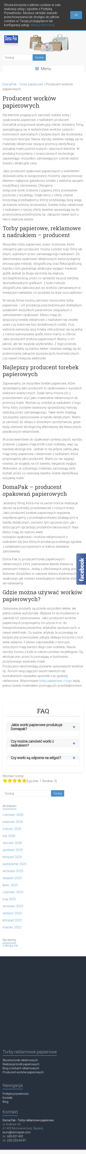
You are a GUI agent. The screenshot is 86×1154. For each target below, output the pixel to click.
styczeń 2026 (12, 843)
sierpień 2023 (12, 913)
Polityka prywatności (16, 1093)
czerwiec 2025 (13, 892)
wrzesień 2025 (13, 871)
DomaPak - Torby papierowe (23, 84)
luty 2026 (9, 836)
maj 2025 (9, 899)
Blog (5, 1101)
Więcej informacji (42, 25)
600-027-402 (15, 1136)
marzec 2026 (12, 829)
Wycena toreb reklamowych (20, 1060)
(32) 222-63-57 (16, 1140)
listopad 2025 (12, 857)
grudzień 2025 (13, 850)
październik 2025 (14, 864)
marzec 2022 (12, 927)
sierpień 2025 (12, 878)
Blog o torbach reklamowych (21, 1068)
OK (76, 15)
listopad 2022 (12, 920)
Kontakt (7, 1097)
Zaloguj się (10, 945)
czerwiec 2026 (13, 815)
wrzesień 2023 (13, 906)
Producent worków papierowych (23, 1072)
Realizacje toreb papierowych (21, 1064)
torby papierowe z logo (55, 681)
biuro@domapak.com (17, 1132)
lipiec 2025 (10, 885)
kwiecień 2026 (13, 822)
